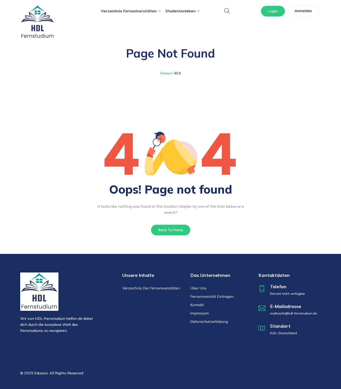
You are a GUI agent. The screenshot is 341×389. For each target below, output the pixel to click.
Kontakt (197, 304)
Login (273, 11)
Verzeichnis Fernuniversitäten (129, 11)
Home (165, 73)
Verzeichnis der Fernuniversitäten (151, 288)
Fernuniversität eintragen (212, 296)
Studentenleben (180, 11)
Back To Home (170, 230)
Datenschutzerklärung (209, 321)
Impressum (199, 313)
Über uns (198, 288)
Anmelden (303, 11)
